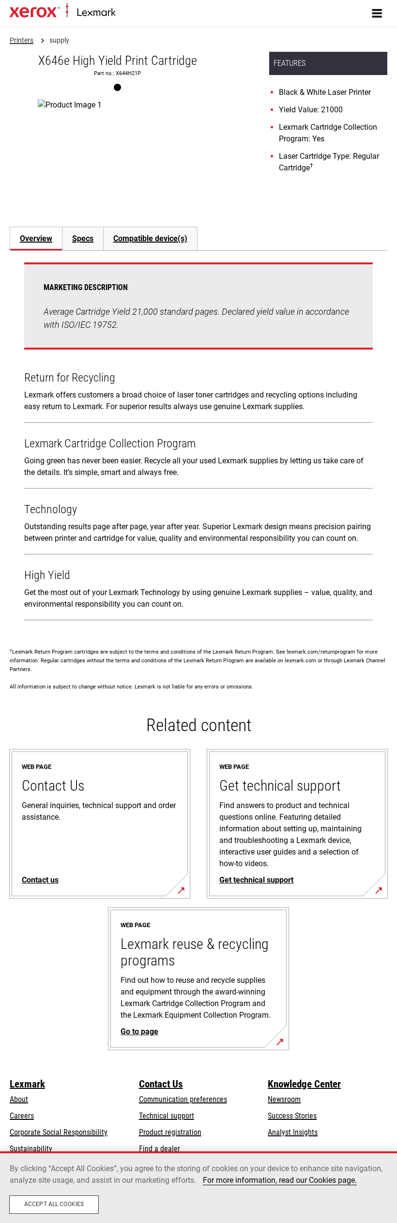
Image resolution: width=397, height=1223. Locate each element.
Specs (82, 238)
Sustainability (31, 1148)
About (19, 1099)
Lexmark (27, 1084)
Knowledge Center (304, 1084)
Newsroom (284, 1099)
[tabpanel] (198, 443)
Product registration (170, 1132)
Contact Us (161, 1084)
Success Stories (292, 1115)
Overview (36, 238)
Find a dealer (159, 1148)
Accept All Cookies (54, 1204)
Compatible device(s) (150, 238)
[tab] (36, 238)
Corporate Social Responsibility (58, 1132)
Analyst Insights (293, 1132)
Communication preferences (183, 1099)
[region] (198, 1187)
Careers (22, 1115)
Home (123, 13)
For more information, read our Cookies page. (280, 1180)
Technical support (166, 1115)
